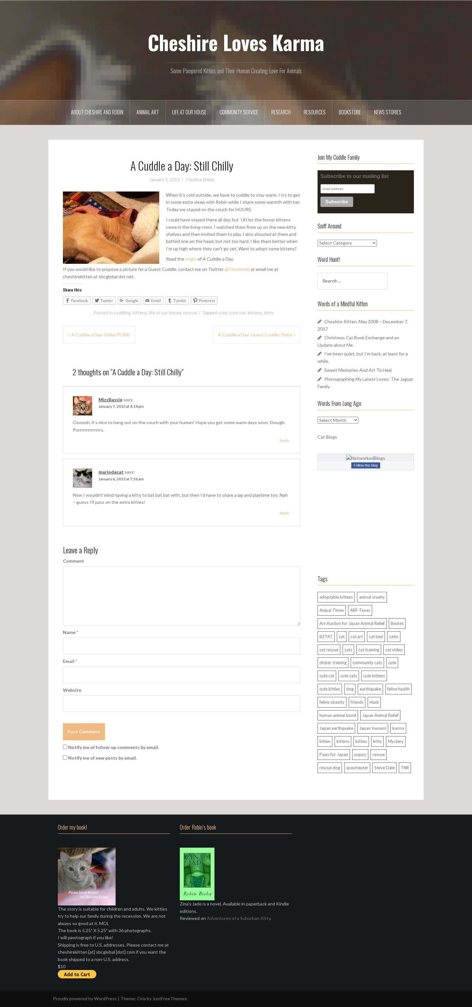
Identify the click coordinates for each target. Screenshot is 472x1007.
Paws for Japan (333, 754)
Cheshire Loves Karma (236, 42)
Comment (73, 561)
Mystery (396, 741)
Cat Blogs (327, 437)
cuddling (122, 312)
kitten (324, 741)
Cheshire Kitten (200, 179)
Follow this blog (366, 465)
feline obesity (332, 702)
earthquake (370, 688)
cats (348, 649)
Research (281, 112)
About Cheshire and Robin (97, 112)
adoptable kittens (336, 597)
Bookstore (350, 112)
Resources (315, 112)
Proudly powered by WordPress (85, 998)
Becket (397, 623)
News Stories (387, 112)
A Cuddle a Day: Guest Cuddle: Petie (255, 334)
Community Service (239, 112)
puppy (360, 754)
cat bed (376, 636)
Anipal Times (331, 610)
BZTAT (326, 636)
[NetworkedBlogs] (365, 457)
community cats (367, 662)
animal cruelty (372, 597)
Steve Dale (384, 767)
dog (350, 688)
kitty (269, 312)
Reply (284, 440)
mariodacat (111, 472)
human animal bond (337, 715)
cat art (357, 636)
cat (342, 636)
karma (398, 728)
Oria (141, 998)
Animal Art (147, 112)
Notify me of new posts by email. (102, 758)
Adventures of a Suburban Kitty (238, 918)
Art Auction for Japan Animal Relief (352, 623)
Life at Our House (189, 112)
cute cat (237, 312)
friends (357, 702)
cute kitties (329, 688)
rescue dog (329, 767)
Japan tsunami (372, 728)
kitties (361, 741)
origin (191, 259)
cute (222, 312)
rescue (190, 312)
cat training (368, 649)
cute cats (348, 675)
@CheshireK (237, 269)
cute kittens (374, 675)
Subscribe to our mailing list (354, 176)
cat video (394, 649)
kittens (140, 312)
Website (72, 690)
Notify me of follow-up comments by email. (113, 747)
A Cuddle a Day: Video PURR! (100, 334)
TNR (405, 767)
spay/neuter (357, 767)
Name (70, 632)
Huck (374, 702)
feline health (398, 688)
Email (70, 661)
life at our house (165, 312)
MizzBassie (110, 399)
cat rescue (328, 649)
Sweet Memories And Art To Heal (358, 370)
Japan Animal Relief (380, 715)
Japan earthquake (336, 728)
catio (393, 636)
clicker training (332, 662)
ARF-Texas (360, 610)
